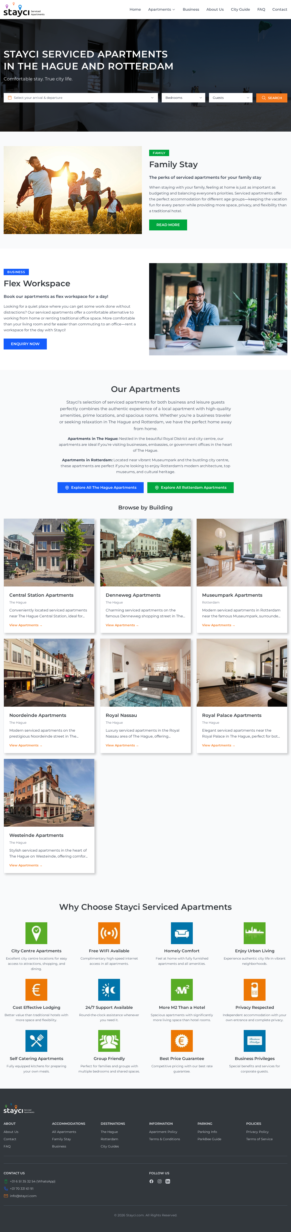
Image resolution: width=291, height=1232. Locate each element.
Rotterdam (109, 1139)
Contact (279, 9)
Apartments (159, 9)
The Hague (109, 1132)
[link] (24, 9)
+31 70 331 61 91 (21, 1189)
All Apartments (64, 1132)
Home (135, 9)
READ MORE (168, 225)
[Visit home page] (145, 1108)
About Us (215, 9)
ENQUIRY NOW (25, 344)
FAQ (261, 9)
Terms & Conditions (164, 1139)
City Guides (110, 1146)
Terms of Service (259, 1139)
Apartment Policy (163, 1132)
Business (191, 9)
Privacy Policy (257, 1132)
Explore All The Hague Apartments (103, 487)
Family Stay (61, 1139)
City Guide (240, 9)
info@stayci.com (23, 1196)
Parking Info (207, 1132)
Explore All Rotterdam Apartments (193, 487)
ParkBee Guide (209, 1139)
